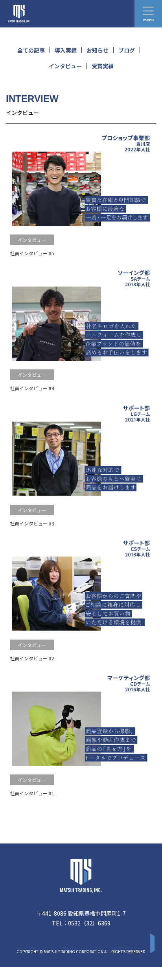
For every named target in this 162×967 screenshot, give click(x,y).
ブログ (126, 50)
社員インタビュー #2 (32, 658)
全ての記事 (31, 50)
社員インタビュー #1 (32, 793)
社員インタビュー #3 (32, 523)
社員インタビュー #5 (32, 253)
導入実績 (66, 50)
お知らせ (98, 50)
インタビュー (65, 66)
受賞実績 (103, 66)
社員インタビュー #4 (32, 388)
